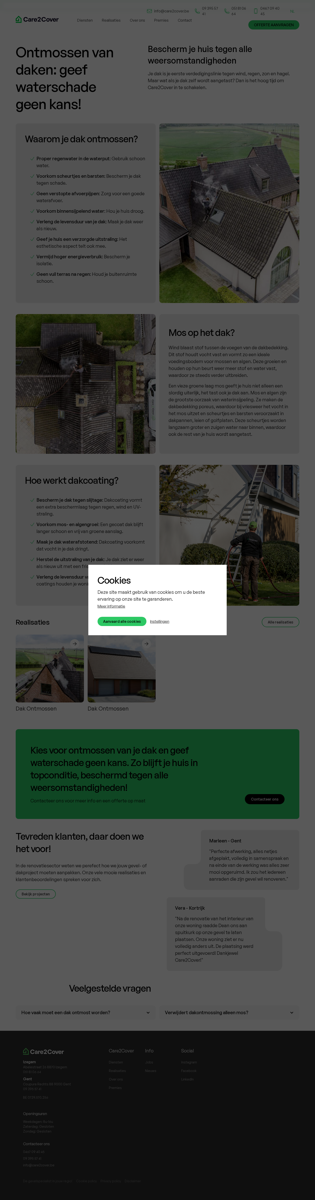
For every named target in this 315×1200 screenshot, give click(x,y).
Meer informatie (111, 606)
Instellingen (159, 621)
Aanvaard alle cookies (122, 621)
